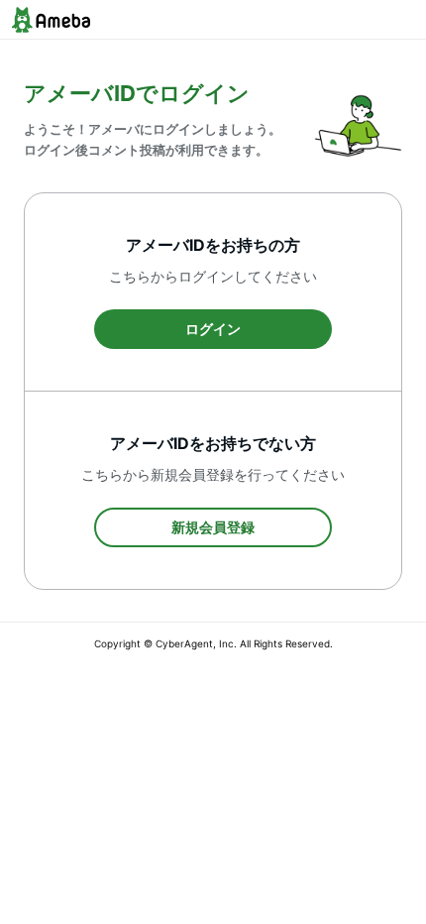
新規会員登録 (213, 527)
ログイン (213, 328)
